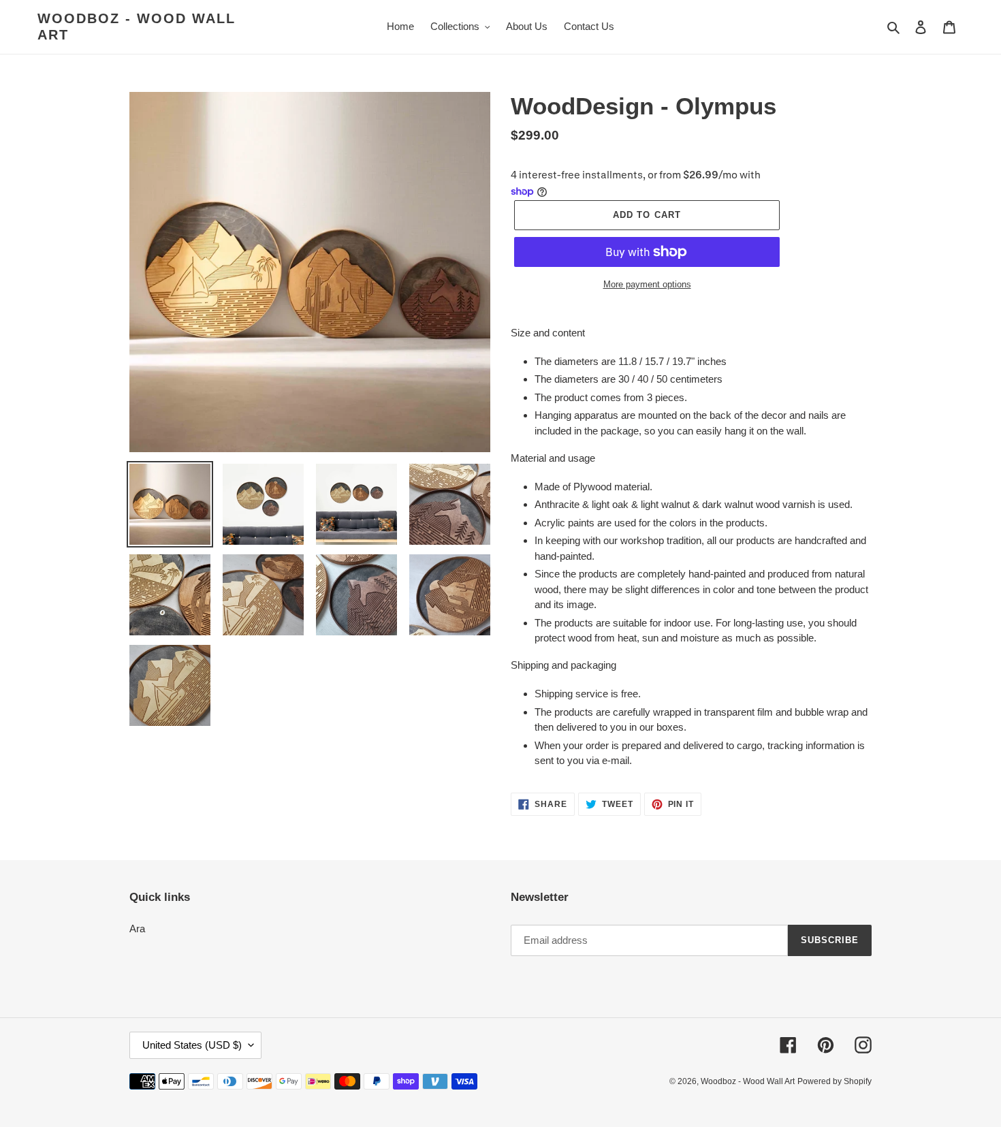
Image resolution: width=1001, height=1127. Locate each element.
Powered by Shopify (834, 1081)
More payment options (647, 284)
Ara (137, 928)
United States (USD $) (192, 1045)
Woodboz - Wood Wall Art (136, 26)
